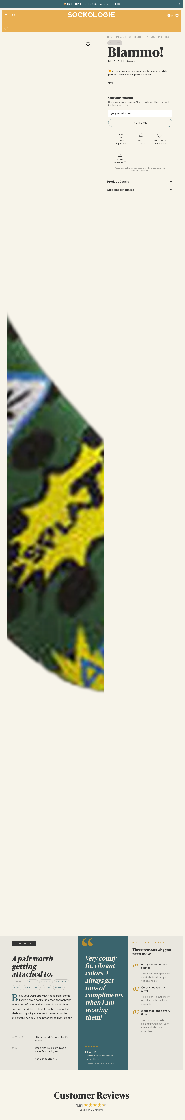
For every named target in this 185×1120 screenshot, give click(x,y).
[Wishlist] (6, 28)
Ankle (32, 982)
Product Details (118, 181)
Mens (17, 987)
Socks (47, 987)
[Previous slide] (4, 4)
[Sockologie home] (91, 15)
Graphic (46, 982)
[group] (91, 1105)
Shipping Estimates (120, 190)
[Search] (14, 15)
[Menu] (6, 15)
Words (59, 987)
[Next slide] (179, 4)
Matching (61, 982)
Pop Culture (32, 987)
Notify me (140, 122)
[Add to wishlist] (88, 44)
